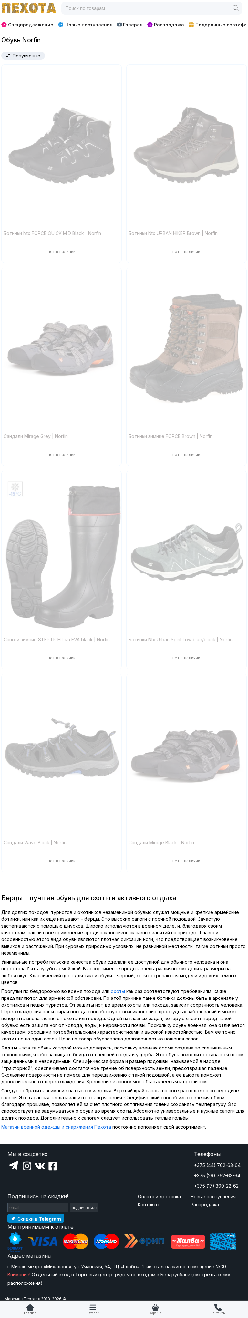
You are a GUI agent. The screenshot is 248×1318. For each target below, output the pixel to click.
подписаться (84, 1207)
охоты (118, 991)
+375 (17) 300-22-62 (216, 1186)
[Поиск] (235, 8)
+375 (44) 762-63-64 (217, 1165)
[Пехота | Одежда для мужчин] (29, 8)
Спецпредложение (30, 24)
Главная (30, 1313)
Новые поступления (89, 24)
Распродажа (169, 24)
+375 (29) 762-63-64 (217, 1175)
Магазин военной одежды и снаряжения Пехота (56, 1127)
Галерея (133, 24)
